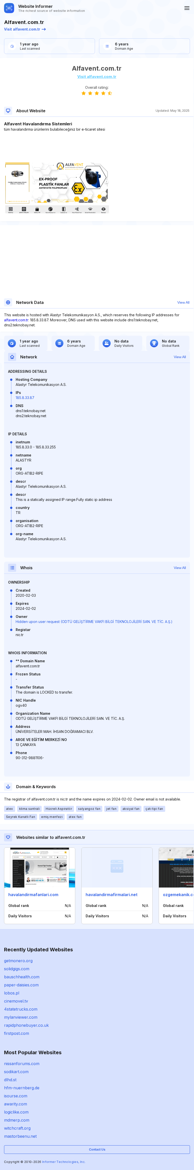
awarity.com (15, 1103)
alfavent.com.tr (16, 320)
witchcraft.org (17, 1128)
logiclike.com (16, 1112)
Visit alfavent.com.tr (22, 29)
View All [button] (183, 302)
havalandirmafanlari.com (33, 894)
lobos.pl (11, 992)
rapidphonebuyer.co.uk (26, 1025)
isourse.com (15, 1095)
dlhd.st (10, 1079)
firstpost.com (16, 1033)
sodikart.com (16, 1071)
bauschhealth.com (21, 976)
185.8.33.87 (25, 397)
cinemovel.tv (16, 1001)
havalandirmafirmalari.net (111, 894)
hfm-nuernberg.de (21, 1087)
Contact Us (97, 1149)
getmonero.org (18, 960)
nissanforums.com (21, 1063)
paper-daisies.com (21, 984)
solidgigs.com (16, 968)
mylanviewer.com (20, 1017)
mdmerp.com (16, 1120)
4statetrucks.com (20, 1009)
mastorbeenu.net (20, 1136)
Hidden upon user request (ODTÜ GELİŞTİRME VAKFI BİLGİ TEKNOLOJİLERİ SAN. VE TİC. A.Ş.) (94, 621)
